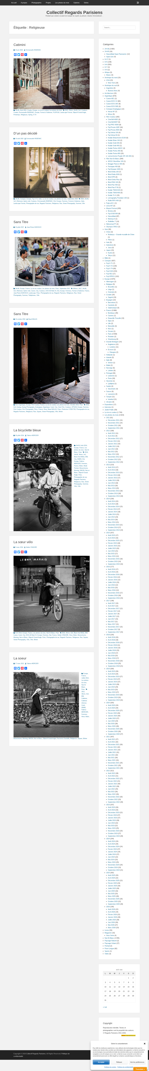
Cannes (110, 315)
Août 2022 (23, 110)
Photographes (36, 3)
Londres (112, 347)
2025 (108, 873)
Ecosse (110, 349)
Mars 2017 (112, 624)
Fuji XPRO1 (110, 276)
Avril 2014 (18, 633)
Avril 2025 (111, 878)
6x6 (16, 405)
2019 (108, 669)
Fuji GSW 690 (113, 213)
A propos (24, 3)
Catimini (20, 45)
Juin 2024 (111, 857)
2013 (108, 465)
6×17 (106, 59)
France (27, 288)
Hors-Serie (110, 935)
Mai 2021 (111, 757)
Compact (23, 199)
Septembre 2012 (114, 462)
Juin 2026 (111, 922)
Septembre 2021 (114, 768)
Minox (110, 114)
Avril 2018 (111, 640)
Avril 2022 (111, 776)
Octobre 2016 (74, 405)
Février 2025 (112, 883)
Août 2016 (111, 569)
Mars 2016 (112, 590)
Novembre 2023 (113, 831)
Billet (106, 258)
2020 (82, 199)
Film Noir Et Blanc (112, 159)
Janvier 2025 (112, 886)
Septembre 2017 (65, 288)
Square (39, 411)
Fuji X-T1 (109, 263)
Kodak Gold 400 (113, 145)
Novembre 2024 (113, 865)
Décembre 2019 (113, 676)
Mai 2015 (111, 553)
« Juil (105, 1007)
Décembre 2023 (113, 812)
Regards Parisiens (45, 203)
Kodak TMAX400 (114, 193)
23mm (71, 110)
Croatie (29, 110)
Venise (110, 363)
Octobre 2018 (113, 663)
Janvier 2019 (112, 682)
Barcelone (111, 302)
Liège (110, 289)
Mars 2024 (112, 862)
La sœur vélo (23, 542)
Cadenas (84, 698)
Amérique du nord (111, 77)
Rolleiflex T (112, 221)
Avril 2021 (111, 742)
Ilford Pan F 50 (113, 187)
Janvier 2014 (112, 512)
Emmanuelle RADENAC (33, 50)
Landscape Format (66, 112)
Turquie (108, 397)
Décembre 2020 (113, 710)
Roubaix (111, 336)
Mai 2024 (111, 859)
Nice (109, 329)
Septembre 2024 (114, 870)
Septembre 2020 (72, 199)
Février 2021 (112, 747)
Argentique (21, 405)
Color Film (61, 407)
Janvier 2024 (112, 852)
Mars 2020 (112, 726)
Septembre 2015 (114, 564)
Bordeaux (111, 313)
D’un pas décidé (25, 133)
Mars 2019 (112, 692)
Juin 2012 (111, 449)
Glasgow (113, 352)
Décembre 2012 (113, 438)
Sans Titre (21, 222)
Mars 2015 (112, 556)
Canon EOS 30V (112, 104)
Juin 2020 (111, 721)
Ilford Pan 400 (113, 185)
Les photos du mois (62, 3)
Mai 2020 (111, 723)
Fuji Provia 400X (114, 130)
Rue (61, 203)
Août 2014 (83, 445)
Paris (57, 288)
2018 (108, 635)
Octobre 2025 (113, 901)
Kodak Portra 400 (114, 151)
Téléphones (32, 295)
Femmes (65, 201)
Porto (110, 378)
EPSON (74, 407)
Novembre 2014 (113, 525)
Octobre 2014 (113, 527)
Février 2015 (112, 543)
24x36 (17, 110)
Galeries (77, 3)
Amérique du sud (111, 85)
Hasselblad (112, 216)
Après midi (26, 201)
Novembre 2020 (113, 729)
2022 (66, 110)
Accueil (13, 3)
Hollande (109, 355)
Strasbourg (112, 339)
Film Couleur (35, 405)
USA (108, 80)
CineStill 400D (113, 119)
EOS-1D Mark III (31, 635)
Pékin (110, 240)
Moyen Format (111, 208)
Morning (76, 470)
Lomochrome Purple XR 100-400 (119, 156)
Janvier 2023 (112, 818)
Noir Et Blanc (50, 633)
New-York (111, 83)
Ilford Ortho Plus (113, 179)
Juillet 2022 (112, 786)
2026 (108, 907)
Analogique (38, 407)
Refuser (119, 1062)
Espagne (109, 300)
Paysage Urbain (110, 943)
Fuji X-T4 (109, 268)
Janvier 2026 (112, 917)
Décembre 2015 (113, 540)
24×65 (107, 51)
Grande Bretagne (112, 342)
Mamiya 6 (111, 219)
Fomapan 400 (113, 166)
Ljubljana (111, 383)
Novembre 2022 (113, 797)
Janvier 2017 (112, 614)
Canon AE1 (110, 98)
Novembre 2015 (113, 559)
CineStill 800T (113, 122)
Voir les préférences (137, 1062)
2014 (86, 452)
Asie (106, 229)
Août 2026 (111, 909)
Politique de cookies (110, 1067)
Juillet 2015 (112, 548)
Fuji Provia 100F (113, 127)
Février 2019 (112, 679)
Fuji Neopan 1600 (114, 169)
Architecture (109, 93)
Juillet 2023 (112, 820)
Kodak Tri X (112, 195)
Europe (35, 110)
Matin (81, 466)
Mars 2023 (112, 828)
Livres (107, 930)
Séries (86, 3)
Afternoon (20, 201)
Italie (40, 199)
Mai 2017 (111, 621)
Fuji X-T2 (35, 199)
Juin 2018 (111, 653)
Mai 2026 (111, 925)
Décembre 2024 (113, 846)
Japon (108, 250)
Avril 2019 (111, 674)
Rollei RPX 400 (113, 200)
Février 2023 (112, 815)
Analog (19, 407)
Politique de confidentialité (125, 1067)
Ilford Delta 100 (113, 172)
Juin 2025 (111, 891)
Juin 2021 (111, 755)
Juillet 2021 (112, 752)
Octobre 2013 (113, 493)
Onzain (110, 331)
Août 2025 (111, 875)
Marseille (111, 326)
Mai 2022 (111, 791)
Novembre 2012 (113, 457)
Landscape (32, 293)
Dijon (109, 321)
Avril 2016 (111, 572)
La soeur (20, 658)
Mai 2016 (111, 587)
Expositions (109, 404)
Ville (83, 203)
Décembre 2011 (113, 420)
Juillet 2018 (112, 650)
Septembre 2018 (114, 666)
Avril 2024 (111, 844)
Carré (52, 407)
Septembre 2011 (114, 428)
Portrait (107, 946)
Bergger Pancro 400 (115, 164)
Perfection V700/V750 (69, 409)
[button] (145, 1044)
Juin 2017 (111, 619)
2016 (87, 405)
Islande (108, 357)
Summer (78, 203)
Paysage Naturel (110, 941)
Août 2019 (111, 671)
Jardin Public (109, 410)
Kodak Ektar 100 (114, 140)
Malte (108, 365)
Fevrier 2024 (112, 849)
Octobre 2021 (113, 765)
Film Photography (27, 409)
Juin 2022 (111, 789)
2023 (108, 805)
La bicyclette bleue (27, 430)
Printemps (17, 115)
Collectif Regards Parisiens (74, 12)
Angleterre (111, 344)
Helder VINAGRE (31, 547)
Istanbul (110, 399)
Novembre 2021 (113, 763)
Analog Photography (28, 407)
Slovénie (109, 381)
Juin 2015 (111, 551)
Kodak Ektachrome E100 (117, 138)
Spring (30, 115)
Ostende (111, 292)
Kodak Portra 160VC (115, 148)
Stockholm (112, 389)
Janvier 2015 (112, 546)
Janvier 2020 (112, 716)
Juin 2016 (111, 585)
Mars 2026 (112, 927)
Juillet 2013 (112, 480)
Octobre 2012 (113, 459)
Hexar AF (111, 111)
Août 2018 (111, 637)
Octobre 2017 (113, 629)
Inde (107, 242)
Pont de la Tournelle (63, 738)
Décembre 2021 (113, 744)
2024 (108, 839)
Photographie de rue (32, 203)
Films (36, 409)
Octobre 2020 (113, 731)
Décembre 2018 (113, 642)
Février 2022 (112, 781)
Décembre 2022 (113, 778)
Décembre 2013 (113, 472)
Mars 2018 (112, 658)
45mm (68, 633)
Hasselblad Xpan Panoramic (116, 54)
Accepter (101, 1062)
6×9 (106, 70)
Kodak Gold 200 (113, 143)
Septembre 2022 (114, 802)
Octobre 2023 (113, 833)
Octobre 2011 (112, 425)
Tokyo (110, 255)
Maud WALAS (32, 319)
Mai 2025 (111, 893)
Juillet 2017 (112, 616)
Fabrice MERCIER (33, 435)
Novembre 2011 (113, 423)
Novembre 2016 (113, 593)
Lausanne (111, 394)
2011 (108, 417)
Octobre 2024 (113, 867)
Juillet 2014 (112, 514)
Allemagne (110, 281)
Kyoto (110, 253)
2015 (108, 533)
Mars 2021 (112, 760)
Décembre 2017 (113, 608)
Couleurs (84, 110)
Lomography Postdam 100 (117, 198)
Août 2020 (111, 705)
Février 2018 (112, 645)
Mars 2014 (112, 522)
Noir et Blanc (23, 637)
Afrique (107, 72)
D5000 (83, 707)
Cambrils (111, 305)
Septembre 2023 (114, 836)
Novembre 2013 (113, 491)
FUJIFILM (56, 112)
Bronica (110, 211)
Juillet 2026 (112, 920)
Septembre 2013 (114, 496)
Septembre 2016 (114, 598)
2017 (80, 288)
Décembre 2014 (113, 506)
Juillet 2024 (112, 854)
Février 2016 (112, 577)
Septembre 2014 (114, 530)
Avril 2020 (111, 708)
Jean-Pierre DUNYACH (34, 227)
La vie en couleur (43, 110)
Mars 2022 (112, 794)
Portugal (109, 373)
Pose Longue (109, 948)
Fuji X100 (109, 271)
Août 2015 (111, 535)
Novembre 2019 (113, 695)
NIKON (82, 470)
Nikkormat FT (111, 224)
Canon (33, 291)
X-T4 (34, 115)
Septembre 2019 (114, 700)
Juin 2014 (111, 517)
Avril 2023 (111, 810)
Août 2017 (111, 603)
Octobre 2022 (113, 799)
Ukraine (109, 402)
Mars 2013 (112, 488)
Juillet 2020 (112, 718)
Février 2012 (112, 441)
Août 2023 (111, 807)
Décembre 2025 (113, 880)
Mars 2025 (112, 896)
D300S (79, 459)
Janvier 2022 (112, 784)
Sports (107, 951)
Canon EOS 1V (111, 101)
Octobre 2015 (113, 561)
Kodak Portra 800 (114, 153)
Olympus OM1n (112, 227)
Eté (55, 201)
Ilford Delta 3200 (113, 174)
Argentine (109, 88)
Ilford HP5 (111, 177)
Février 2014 (112, 509)
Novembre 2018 (113, 661)
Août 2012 (111, 433)
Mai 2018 (111, 655)
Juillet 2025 (112, 888)
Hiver (45, 409)
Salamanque (112, 308)
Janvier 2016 (112, 580)
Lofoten (110, 370)
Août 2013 (111, 467)
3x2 (79, 110)
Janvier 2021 (112, 750)
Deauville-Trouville (114, 318)
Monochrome (84, 468)
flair (50, 635)
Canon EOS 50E (112, 106)
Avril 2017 (111, 606)
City (37, 291)
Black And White (79, 457)
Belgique (109, 284)
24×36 (107, 49)
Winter (61, 411)
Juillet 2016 (112, 582)
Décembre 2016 (113, 574)
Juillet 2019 (112, 684)
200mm (75, 288)
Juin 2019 (111, 687)
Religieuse (24, 115)
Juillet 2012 (85, 678)
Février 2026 (112, 914)
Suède (108, 386)
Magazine (108, 933)
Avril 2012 (111, 436)
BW (86, 457)
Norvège (109, 368)
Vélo (75, 486)
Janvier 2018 (112, 648)
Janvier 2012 (112, 444)
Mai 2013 (111, 485)
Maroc (108, 75)
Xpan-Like (109, 57)
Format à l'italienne (46, 112)
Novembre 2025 (113, 899)
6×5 (106, 62)
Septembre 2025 (114, 904)
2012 (108, 431)
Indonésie (109, 245)
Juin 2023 (111, 823)
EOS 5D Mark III (51, 291)
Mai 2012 (111, 451)
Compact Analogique (113, 109)
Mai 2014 (111, 519)
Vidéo (107, 954)
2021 (108, 737)
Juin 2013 (111, 483)
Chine (108, 232)
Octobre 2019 (113, 697)
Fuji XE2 (109, 274)
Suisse (108, 391)
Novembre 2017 (113, 627)
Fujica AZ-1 (110, 203)
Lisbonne (111, 376)
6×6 (106, 64)
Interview (108, 407)
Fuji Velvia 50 (112, 135)
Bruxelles (111, 287)
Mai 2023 (111, 825)
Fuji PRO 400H (113, 125)
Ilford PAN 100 (113, 182)
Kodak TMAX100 (114, 190)
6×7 (106, 67)
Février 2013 (112, 475)
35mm (81, 454)
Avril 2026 (111, 912)
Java (109, 247)
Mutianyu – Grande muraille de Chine (121, 234)
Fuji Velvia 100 (113, 132)
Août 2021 (111, 739)
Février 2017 (112, 611)
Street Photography (69, 203)
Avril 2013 (111, 470)
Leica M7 (109, 206)
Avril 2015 (111, 538)
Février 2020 (112, 713)
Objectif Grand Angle (79, 112)
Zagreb (110, 297)
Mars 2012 (112, 454)
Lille (109, 323)
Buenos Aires (112, 91)
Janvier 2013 (112, 478)
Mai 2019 (111, 689)
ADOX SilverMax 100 (115, 161)
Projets (48, 3)
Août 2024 (111, 841)
